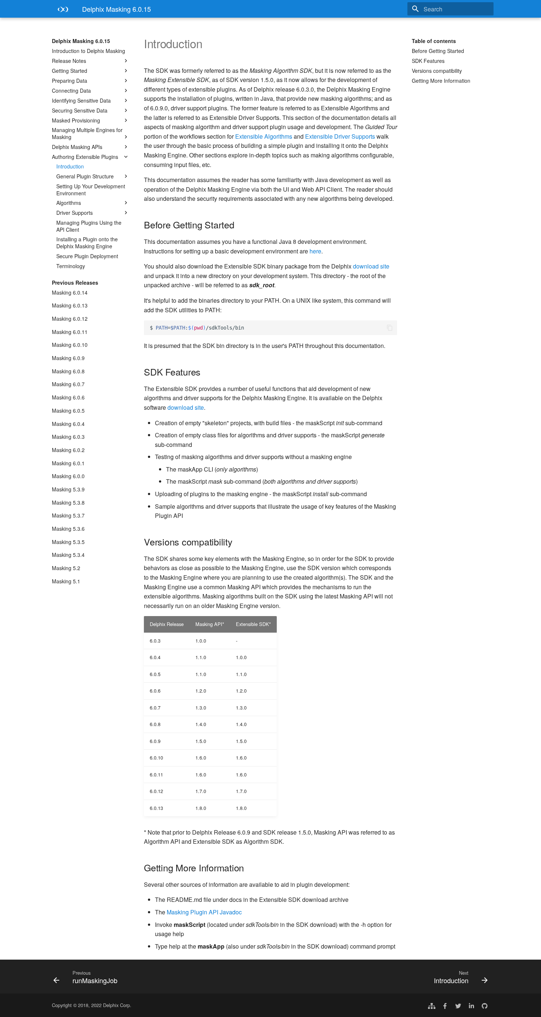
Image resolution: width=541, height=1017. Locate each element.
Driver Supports (74, 212)
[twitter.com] (458, 1005)
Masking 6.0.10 (70, 344)
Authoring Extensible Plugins (85, 156)
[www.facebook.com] (445, 1005)
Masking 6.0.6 (68, 397)
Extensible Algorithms (263, 136)
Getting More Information (441, 80)
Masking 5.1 (66, 581)
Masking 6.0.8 (68, 371)
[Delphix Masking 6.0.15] (61, 11)
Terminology (70, 266)
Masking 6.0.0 (68, 476)
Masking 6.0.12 (70, 318)
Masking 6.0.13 (70, 305)
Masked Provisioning (76, 120)
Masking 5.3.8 (68, 502)
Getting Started (69, 70)
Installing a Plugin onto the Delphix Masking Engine (87, 242)
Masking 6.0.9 (68, 358)
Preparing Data (69, 80)
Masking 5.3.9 (68, 489)
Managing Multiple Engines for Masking (87, 133)
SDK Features (428, 60)
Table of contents (434, 41)
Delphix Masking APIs (77, 146)
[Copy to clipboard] (389, 327)
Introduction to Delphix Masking (88, 50)
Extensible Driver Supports (340, 136)
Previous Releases (75, 282)
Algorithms (68, 202)
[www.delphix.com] (432, 1005)
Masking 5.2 (66, 568)
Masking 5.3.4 (68, 554)
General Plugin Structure (85, 176)
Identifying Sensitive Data (81, 100)
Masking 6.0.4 (68, 423)
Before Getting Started (438, 50)
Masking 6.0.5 (68, 410)
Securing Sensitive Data (79, 110)
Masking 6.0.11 (70, 331)
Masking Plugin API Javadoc (204, 912)
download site (371, 266)
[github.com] (485, 1005)
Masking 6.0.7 (68, 384)
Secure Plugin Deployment (87, 256)
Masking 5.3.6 (68, 528)
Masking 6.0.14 (70, 292)
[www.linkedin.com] (471, 1005)
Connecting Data (71, 90)
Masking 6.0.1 (68, 463)
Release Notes (69, 60)
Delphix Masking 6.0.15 (81, 41)
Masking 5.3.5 (68, 541)
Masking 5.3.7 (68, 515)
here (315, 251)
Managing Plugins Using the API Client (88, 225)
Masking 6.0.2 (68, 450)
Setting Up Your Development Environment (90, 189)
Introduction (70, 166)
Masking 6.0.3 (68, 436)
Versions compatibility (437, 70)
